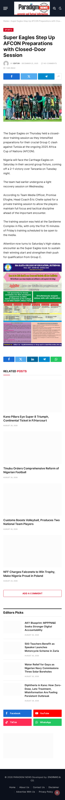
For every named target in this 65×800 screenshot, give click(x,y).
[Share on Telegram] (46, 76)
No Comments (50, 63)
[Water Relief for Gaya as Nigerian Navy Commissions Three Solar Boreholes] (12, 668)
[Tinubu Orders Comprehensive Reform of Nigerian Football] (32, 447)
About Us (24, 787)
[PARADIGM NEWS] (32, 8)
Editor (16, 63)
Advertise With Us (25, 791)
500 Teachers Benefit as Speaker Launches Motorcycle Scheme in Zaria (42, 647)
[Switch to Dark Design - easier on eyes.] (60, 8)
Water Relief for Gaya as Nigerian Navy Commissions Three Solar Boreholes (41, 668)
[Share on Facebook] (11, 76)
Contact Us (39, 787)
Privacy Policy (46, 791)
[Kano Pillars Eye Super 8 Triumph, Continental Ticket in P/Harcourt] (32, 396)
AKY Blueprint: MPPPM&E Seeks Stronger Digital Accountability (40, 626)
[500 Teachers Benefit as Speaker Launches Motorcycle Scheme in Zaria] (12, 648)
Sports (8, 30)
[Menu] (5, 8)
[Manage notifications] (57, 792)
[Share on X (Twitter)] (29, 76)
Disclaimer (53, 787)
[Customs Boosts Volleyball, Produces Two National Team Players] (32, 499)
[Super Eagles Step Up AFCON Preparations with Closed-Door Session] (32, 103)
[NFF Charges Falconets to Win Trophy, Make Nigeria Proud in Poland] (32, 551)
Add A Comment (32, 593)
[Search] (54, 8)
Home (6, 21)
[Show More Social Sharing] (58, 76)
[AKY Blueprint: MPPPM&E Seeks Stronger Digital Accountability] (12, 627)
